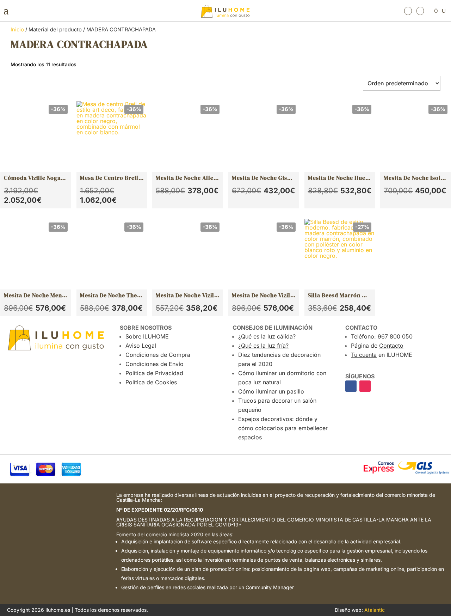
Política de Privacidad (154, 373)
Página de (377, 345)
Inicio (17, 29)
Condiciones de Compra (157, 354)
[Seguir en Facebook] (351, 386)
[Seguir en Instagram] (365, 386)
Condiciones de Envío (154, 363)
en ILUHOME (381, 354)
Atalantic (374, 610)
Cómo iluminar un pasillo (271, 391)
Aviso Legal (140, 345)
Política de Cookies (151, 382)
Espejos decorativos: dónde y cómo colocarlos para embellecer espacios (283, 428)
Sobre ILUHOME (147, 336)
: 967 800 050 (382, 336)
